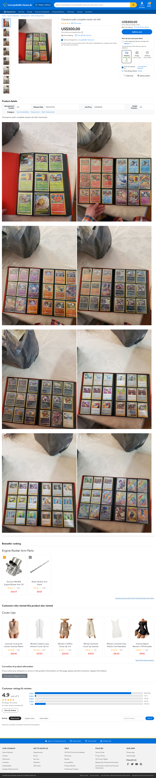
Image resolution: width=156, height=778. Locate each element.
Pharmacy (70, 12)
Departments (10, 12)
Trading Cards (25, 16)
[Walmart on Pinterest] (141, 764)
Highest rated (29, 718)
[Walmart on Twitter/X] (132, 764)
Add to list (129, 75)
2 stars (31, 701)
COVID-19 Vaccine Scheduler (74, 752)
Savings (29, 12)
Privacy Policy (100, 756)
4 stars (31, 696)
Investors (5, 762)
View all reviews (10, 710)
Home (4, 16)
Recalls (66, 759)
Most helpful (44, 718)
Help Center (77, 741)
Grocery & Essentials (42, 12)
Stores (35, 756)
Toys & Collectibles (13, 16)
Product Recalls (69, 766)
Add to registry (145, 75)
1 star (32, 704)
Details (140, 71)
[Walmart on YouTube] (136, 764)
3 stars (31, 698)
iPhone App (130, 752)
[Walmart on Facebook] (128, 764)
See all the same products (145, 660)
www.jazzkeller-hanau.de (86, 40)
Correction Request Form (14, 676)
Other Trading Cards (37, 16)
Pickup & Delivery (58, 12)
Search (149, 718)
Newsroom (6, 759)
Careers (80, 12)
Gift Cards (36, 766)
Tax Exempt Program (71, 769)
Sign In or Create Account (57, 741)
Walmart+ (36, 762)
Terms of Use (99, 752)
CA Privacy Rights (101, 759)
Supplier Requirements (10, 769)
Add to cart (137, 31)
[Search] (133, 4)
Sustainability (6, 766)
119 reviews (77, 23)
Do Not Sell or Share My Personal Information (115, 775)
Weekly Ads (107, 741)
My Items (88, 12)
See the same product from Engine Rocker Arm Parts (134, 598)
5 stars (31, 693)
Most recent (15, 718)
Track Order (92, 741)
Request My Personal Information (106, 762)
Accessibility (68, 762)
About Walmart (7, 752)
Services (21, 12)
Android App (131, 756)
